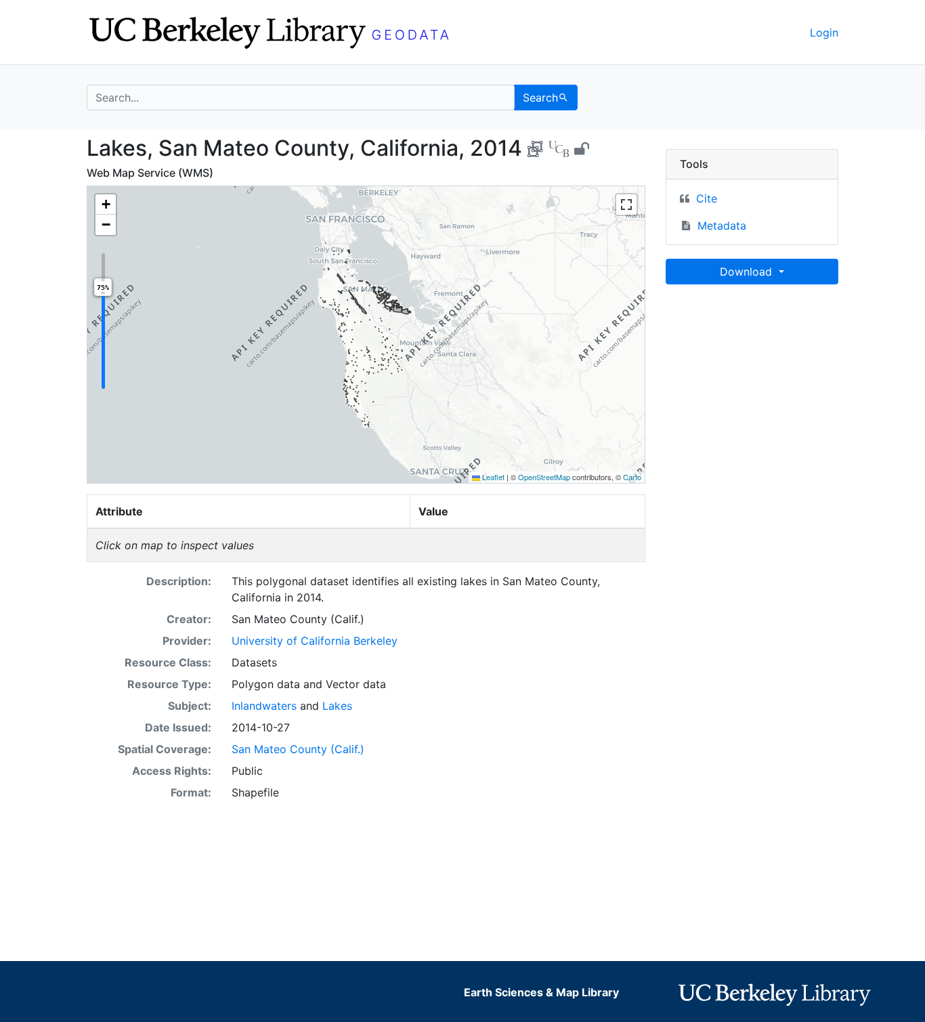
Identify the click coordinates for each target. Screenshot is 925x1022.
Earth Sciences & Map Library (541, 992)
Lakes (337, 705)
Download (747, 271)
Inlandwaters (264, 705)
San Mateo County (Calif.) (298, 749)
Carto (632, 476)
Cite (706, 198)
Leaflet (492, 476)
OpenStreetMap (544, 476)
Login (824, 32)
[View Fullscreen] (626, 204)
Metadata (721, 225)
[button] (105, 204)
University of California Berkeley (314, 640)
